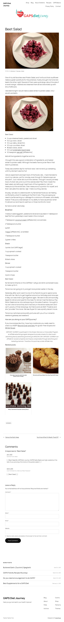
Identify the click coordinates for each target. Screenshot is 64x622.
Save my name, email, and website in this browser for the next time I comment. (27, 536)
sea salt (19, 152)
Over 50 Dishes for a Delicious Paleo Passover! (18, 471)
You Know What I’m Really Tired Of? (48, 437)
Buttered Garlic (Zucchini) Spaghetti (17, 567)
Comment (8, 492)
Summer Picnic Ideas (12, 456)
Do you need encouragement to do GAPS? (19, 578)
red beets (8, 423)
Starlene (13, 71)
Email (7, 520)
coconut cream (21, 220)
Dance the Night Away (12, 437)
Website (7, 528)
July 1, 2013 (9, 454)
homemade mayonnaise (21, 150)
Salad (22, 71)
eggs (8, 232)
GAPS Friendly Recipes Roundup (15, 573)
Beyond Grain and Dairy (26, 325)
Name (7, 513)
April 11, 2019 (10, 468)
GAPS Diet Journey (7, 4)
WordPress (58, 618)
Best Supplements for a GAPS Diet (16, 583)
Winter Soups (10, 328)
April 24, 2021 (57, 567)
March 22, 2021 (57, 573)
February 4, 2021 (56, 583)
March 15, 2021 (57, 578)
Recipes (18, 71)
